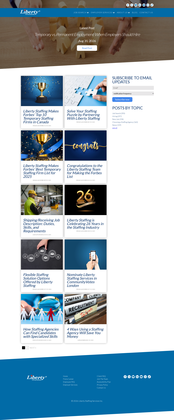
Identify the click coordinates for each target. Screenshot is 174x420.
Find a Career (68, 379)
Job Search (80, 12)
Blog (135, 12)
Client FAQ (101, 376)
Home (65, 376)
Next (32, 348)
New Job (117, 119)
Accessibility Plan (104, 382)
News (116, 125)
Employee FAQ (69, 382)
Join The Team (102, 379)
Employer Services (102, 12)
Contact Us (146, 12)
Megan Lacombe (38, 125)
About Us (122, 12)
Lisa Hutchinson (38, 234)
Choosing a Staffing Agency (125, 122)
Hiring (117, 116)
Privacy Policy (102, 385)
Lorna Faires (82, 340)
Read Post (87, 48)
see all (114, 128)
